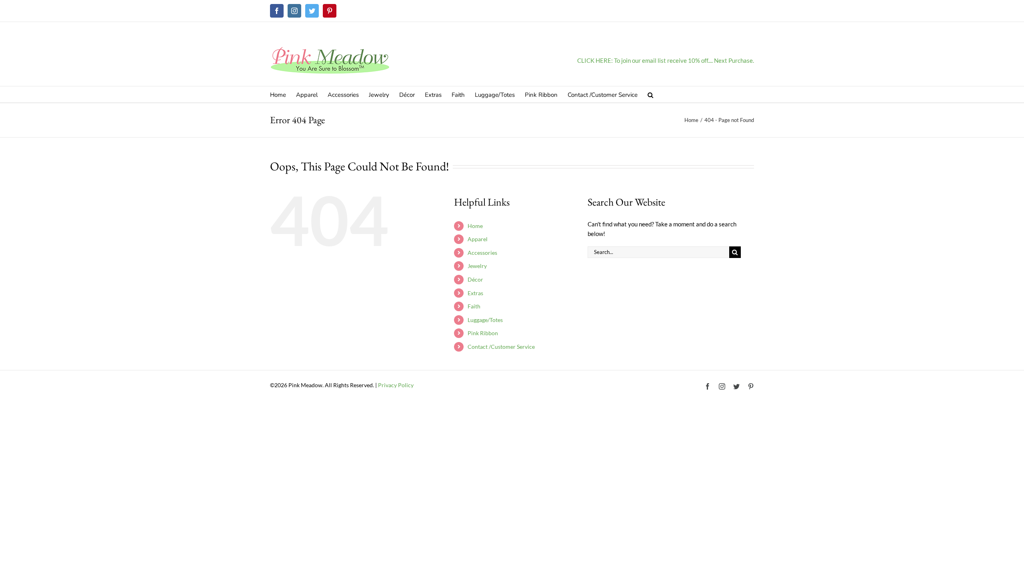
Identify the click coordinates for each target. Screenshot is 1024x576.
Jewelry (477, 265)
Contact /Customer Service (501, 346)
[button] (650, 94)
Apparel (478, 239)
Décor (475, 279)
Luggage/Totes (485, 319)
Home (475, 225)
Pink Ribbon (483, 333)
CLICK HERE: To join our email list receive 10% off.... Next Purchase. (665, 60)
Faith (474, 306)
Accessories (482, 252)
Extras (475, 293)
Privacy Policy (396, 385)
